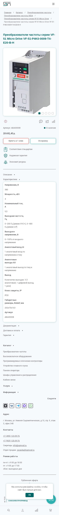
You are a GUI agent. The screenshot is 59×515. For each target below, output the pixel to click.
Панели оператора (11, 370)
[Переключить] (14, 174)
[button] (39, 113)
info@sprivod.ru (20, 445)
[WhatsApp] (30, 405)
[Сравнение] (36, 510)
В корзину (43, 141)
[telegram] (18, 405)
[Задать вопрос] (41, 121)
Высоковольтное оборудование (17, 356)
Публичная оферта (29, 480)
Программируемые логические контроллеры (22, 361)
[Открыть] (13, 345)
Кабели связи (9, 380)
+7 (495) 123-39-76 (11, 436)
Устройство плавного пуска (15, 366)
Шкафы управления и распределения (19, 375)
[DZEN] (5, 405)
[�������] (50, 510)
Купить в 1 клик (16, 141)
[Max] (24, 405)
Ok (29, 495)
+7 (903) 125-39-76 (11, 441)
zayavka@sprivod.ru (25, 450)
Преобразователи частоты (14, 352)
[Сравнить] (53, 121)
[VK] (11, 405)
